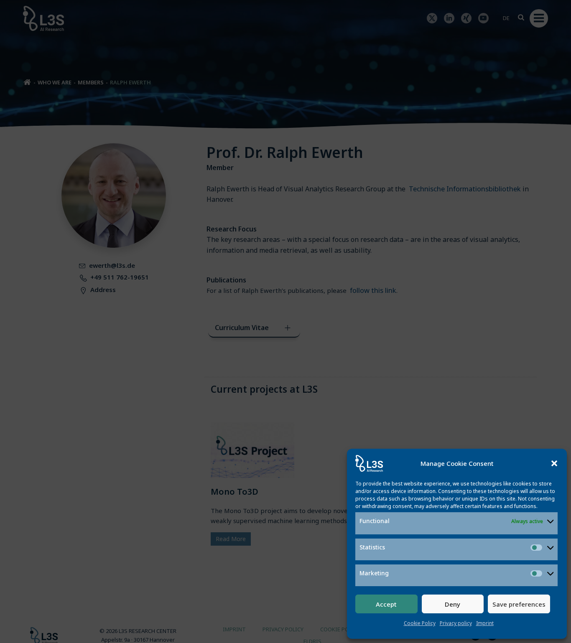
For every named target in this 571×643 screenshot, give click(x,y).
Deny (452, 604)
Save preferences (519, 604)
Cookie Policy (420, 623)
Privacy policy (456, 623)
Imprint (485, 623)
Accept (386, 604)
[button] (554, 463)
